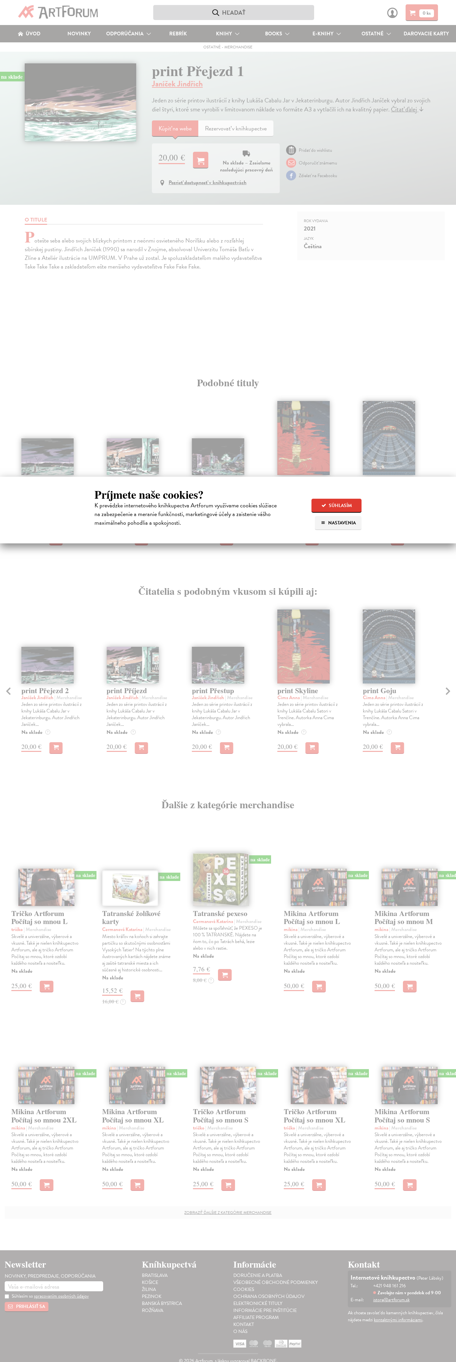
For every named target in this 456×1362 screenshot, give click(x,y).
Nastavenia (341, 522)
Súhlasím (340, 505)
